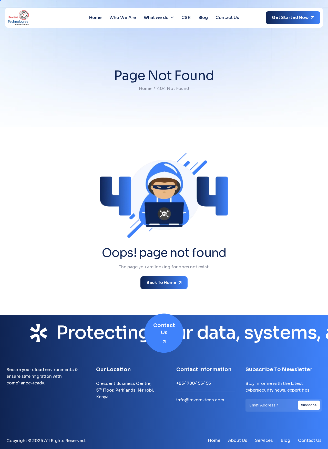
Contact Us (227, 17)
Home (95, 17)
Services (264, 440)
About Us (237, 440)
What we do (156, 17)
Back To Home (162, 282)
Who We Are (122, 17)
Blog (203, 17)
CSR (186, 17)
